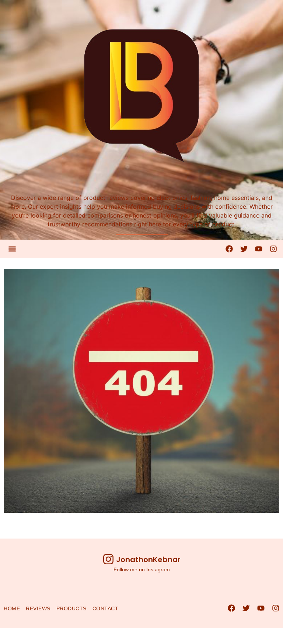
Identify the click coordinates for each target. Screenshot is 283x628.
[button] (12, 249)
